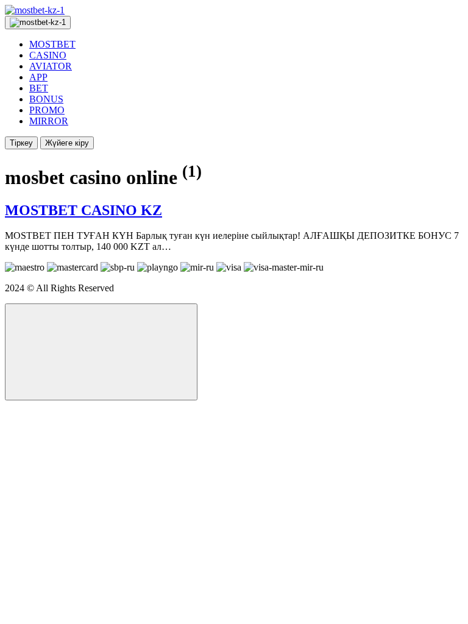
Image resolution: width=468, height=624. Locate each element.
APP (38, 77)
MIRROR (48, 121)
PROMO (47, 110)
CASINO (47, 55)
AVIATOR (50, 66)
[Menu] (38, 22)
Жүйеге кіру (67, 142)
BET (38, 88)
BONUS (46, 99)
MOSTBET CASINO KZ (83, 210)
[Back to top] (101, 351)
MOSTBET (52, 44)
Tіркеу (21, 142)
